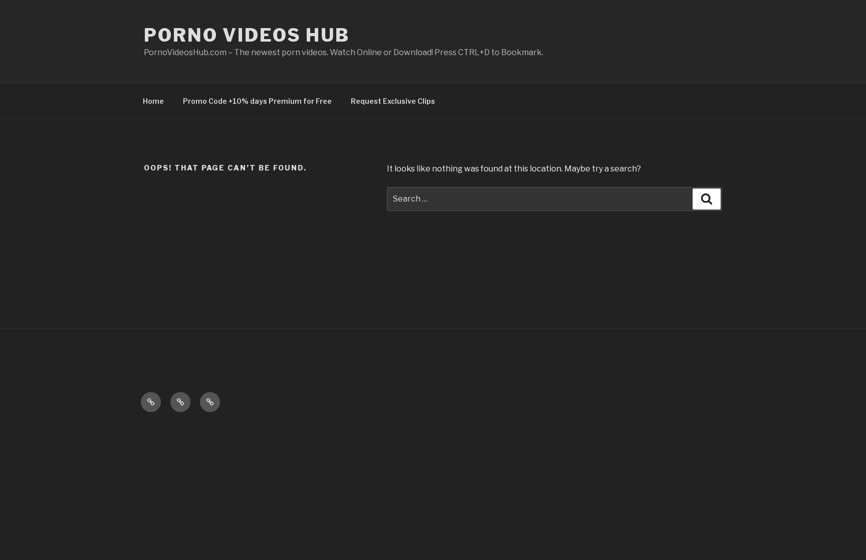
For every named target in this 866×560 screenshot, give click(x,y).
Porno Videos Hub (247, 35)
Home (153, 101)
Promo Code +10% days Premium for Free (257, 101)
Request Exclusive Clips (393, 101)
